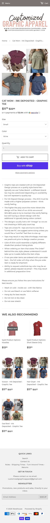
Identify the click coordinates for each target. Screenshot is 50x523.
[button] (25, 112)
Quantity (6, 143)
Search (25, 458)
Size (4, 119)
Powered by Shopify (33, 509)
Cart (46, 3)
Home (4, 41)
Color (4, 131)
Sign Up (43, 497)
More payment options (25, 173)
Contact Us (25, 461)
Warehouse (17, 509)
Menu (7, 3)
